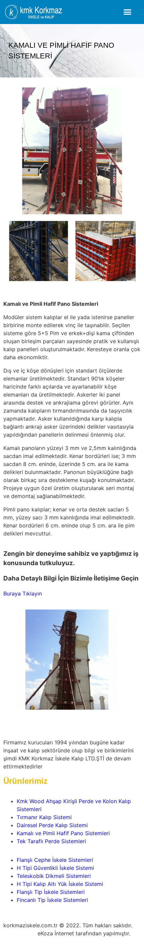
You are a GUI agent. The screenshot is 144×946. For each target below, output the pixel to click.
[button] (127, 12)
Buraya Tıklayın (22, 593)
